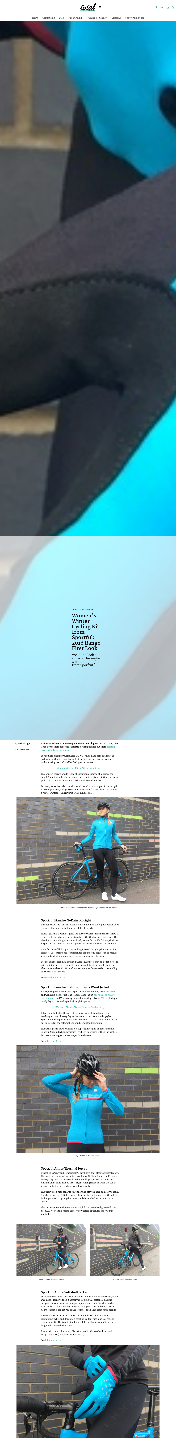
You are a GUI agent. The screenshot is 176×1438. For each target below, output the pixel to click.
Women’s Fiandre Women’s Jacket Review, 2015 (80, 1007)
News (35, 18)
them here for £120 (55, 977)
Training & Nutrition (96, 18)
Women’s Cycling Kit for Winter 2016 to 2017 (80, 768)
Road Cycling (75, 18)
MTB (61, 18)
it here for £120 (53, 1041)
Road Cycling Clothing (83, 609)
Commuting (48, 18)
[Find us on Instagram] (167, 8)
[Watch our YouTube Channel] (162, 8)
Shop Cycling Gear (134, 18)
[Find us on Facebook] (156, 8)
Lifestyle (116, 18)
